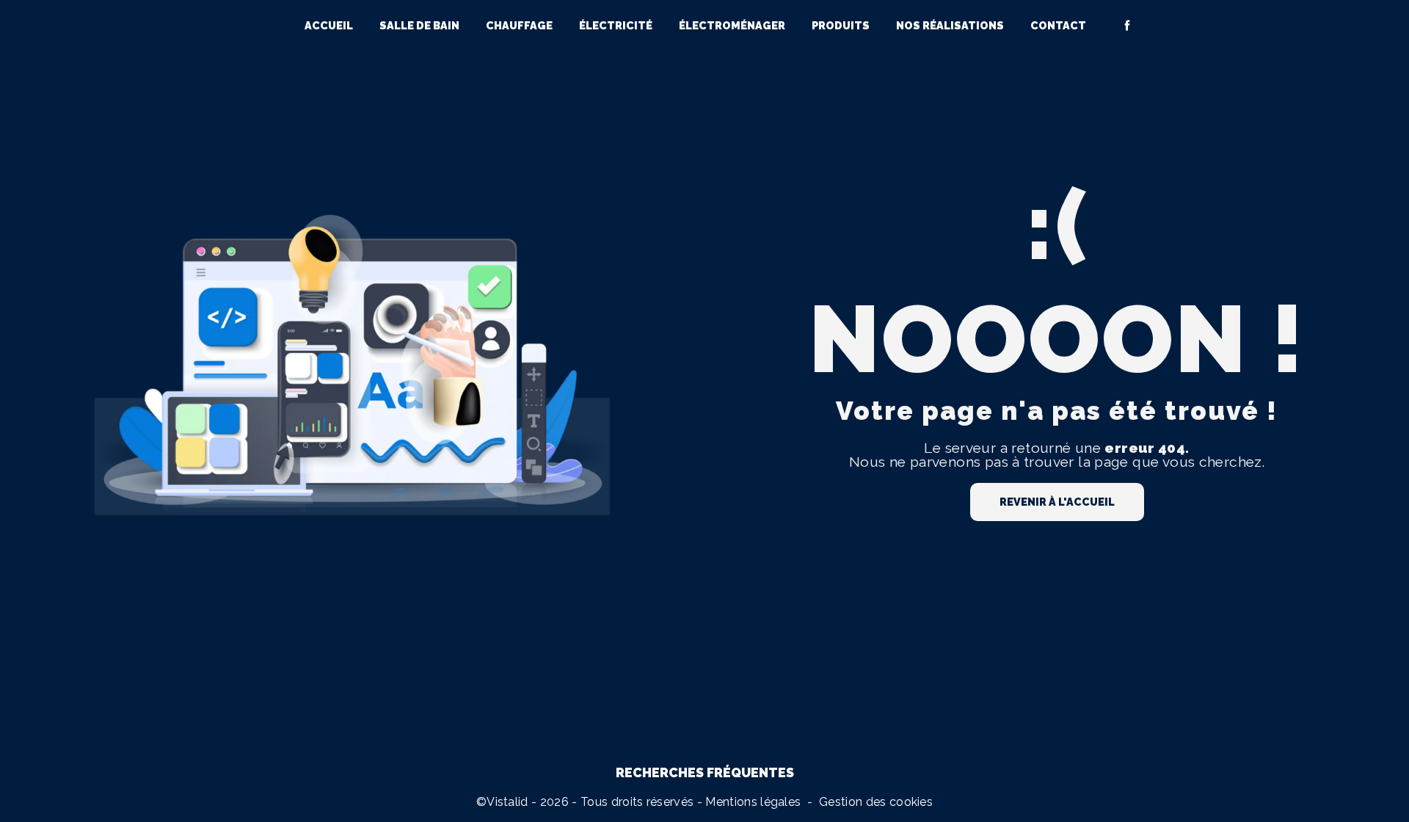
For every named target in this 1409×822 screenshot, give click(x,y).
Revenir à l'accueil (1057, 501)
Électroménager (732, 25)
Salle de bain (419, 25)
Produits (841, 25)
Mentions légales (753, 802)
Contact (1058, 25)
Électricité (615, 25)
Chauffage (519, 25)
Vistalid (507, 802)
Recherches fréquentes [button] (705, 772)
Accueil (329, 25)
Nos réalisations (950, 25)
